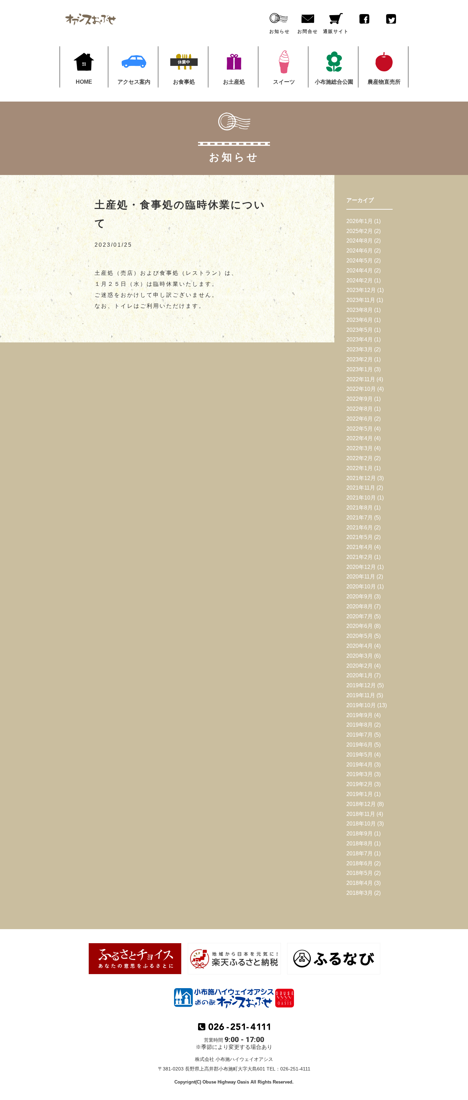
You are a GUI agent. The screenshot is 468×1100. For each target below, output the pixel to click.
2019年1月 (359, 794)
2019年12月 (361, 685)
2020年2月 (359, 666)
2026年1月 (359, 221)
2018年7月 (359, 853)
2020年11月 (360, 577)
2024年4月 (359, 270)
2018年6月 (359, 863)
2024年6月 (359, 251)
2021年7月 (359, 517)
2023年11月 (360, 300)
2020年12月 (361, 567)
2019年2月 (359, 784)
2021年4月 (359, 547)
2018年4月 (359, 883)
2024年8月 (359, 241)
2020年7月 (359, 616)
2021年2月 (359, 557)
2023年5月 (359, 330)
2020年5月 (359, 636)
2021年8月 (359, 508)
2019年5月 (359, 755)
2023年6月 (359, 320)
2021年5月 (359, 537)
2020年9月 (359, 596)
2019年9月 (359, 715)
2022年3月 (359, 448)
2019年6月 (359, 745)
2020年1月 (359, 675)
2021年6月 (359, 527)
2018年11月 (360, 814)
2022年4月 (359, 438)
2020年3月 (359, 656)
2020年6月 (359, 626)
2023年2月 (359, 359)
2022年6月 (359, 419)
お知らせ (279, 31)
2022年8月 (359, 409)
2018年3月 (359, 893)
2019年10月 (361, 705)
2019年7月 (359, 735)
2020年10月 (361, 586)
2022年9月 (359, 399)
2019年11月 (360, 695)
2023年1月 (359, 369)
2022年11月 (360, 379)
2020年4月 (359, 646)
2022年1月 (359, 468)
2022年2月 (359, 458)
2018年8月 (359, 843)
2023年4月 (359, 339)
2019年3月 (359, 774)
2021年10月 (361, 498)
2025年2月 (359, 231)
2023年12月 (361, 290)
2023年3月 (359, 349)
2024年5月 (359, 261)
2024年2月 (359, 280)
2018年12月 (361, 804)
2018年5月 (359, 873)
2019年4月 (359, 765)
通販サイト (336, 31)
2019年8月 (359, 725)
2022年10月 (361, 389)
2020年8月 (359, 606)
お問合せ (307, 31)
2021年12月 (361, 478)
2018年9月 (359, 833)
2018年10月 (361, 824)
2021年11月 (360, 488)
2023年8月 (359, 310)
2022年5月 (359, 429)
